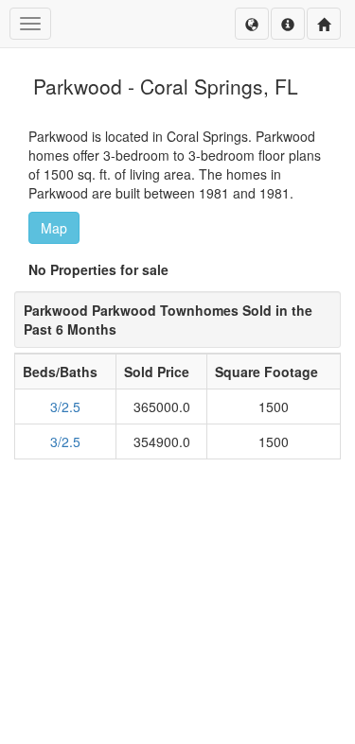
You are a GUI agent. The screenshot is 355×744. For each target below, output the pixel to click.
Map (54, 227)
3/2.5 (65, 406)
